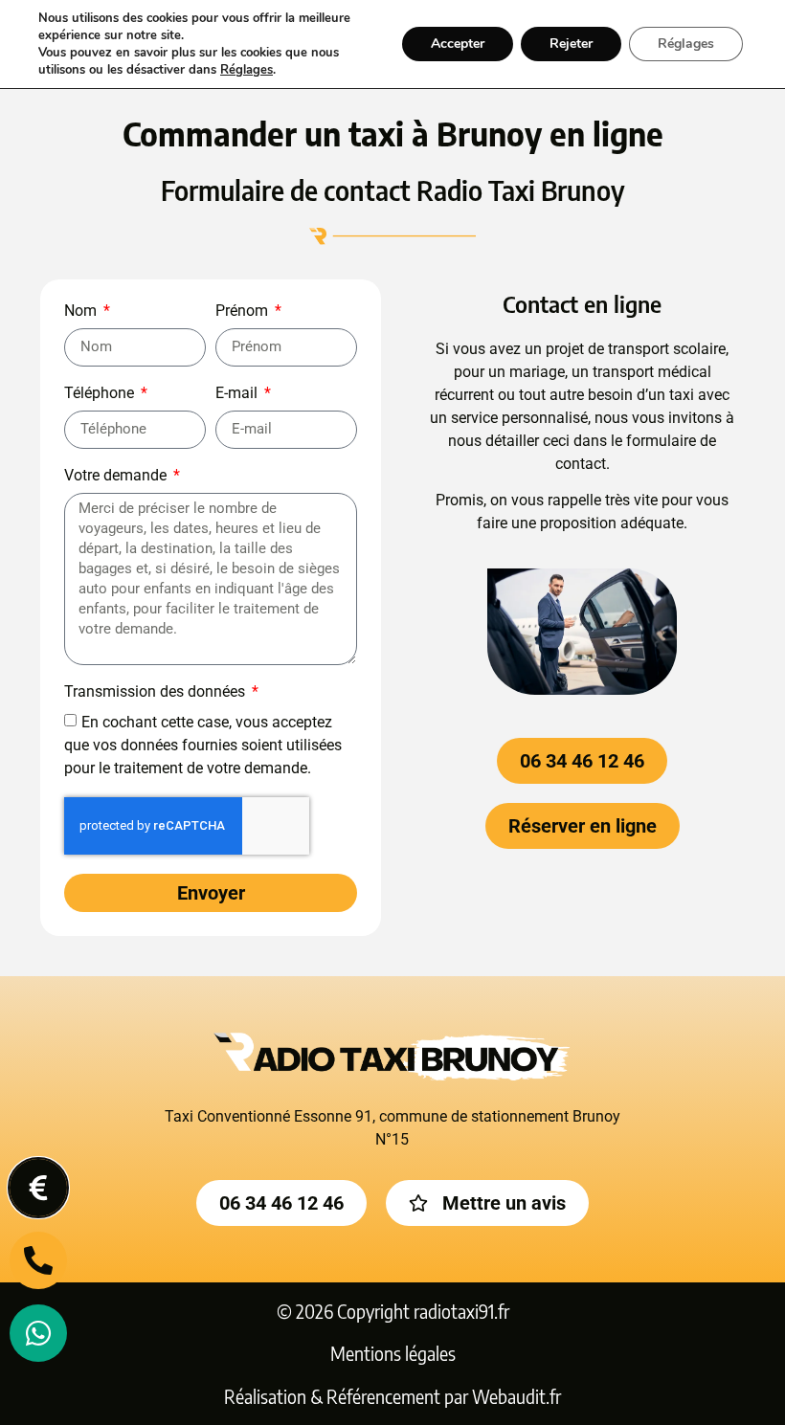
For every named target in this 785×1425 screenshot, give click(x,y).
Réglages (246, 69)
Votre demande (117, 476)
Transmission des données (156, 692)
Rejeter (571, 43)
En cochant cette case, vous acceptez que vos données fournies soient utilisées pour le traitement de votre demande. (203, 744)
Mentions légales (393, 1353)
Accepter (457, 43)
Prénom (243, 311)
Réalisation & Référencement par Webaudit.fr (392, 1396)
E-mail (238, 394)
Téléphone (101, 394)
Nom (82, 311)
